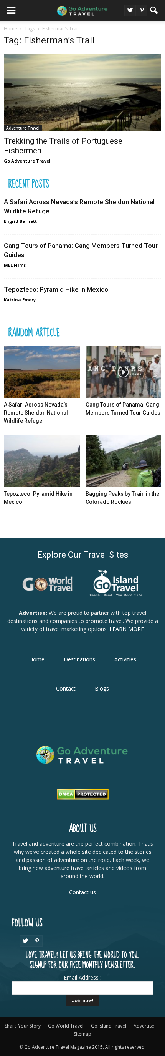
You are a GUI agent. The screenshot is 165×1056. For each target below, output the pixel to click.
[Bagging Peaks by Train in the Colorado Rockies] (124, 461)
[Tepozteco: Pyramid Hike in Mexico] (42, 461)
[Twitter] (130, 10)
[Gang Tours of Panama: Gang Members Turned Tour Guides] (124, 372)
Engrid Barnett (20, 221)
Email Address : (82, 977)
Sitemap (82, 1034)
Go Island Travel (108, 1026)
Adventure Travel (23, 128)
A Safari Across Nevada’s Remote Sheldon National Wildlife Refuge (36, 413)
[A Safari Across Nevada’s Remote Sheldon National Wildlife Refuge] (42, 372)
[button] (154, 10)
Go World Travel (66, 1026)
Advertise (144, 1026)
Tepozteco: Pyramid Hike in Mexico (56, 289)
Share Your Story (23, 1026)
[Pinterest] (141, 10)
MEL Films (15, 265)
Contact (66, 688)
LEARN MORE (126, 629)
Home (37, 659)
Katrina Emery (20, 299)
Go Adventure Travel (27, 161)
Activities (125, 659)
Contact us (82, 892)
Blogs (102, 688)
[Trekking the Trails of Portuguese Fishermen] (82, 92)
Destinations (79, 659)
